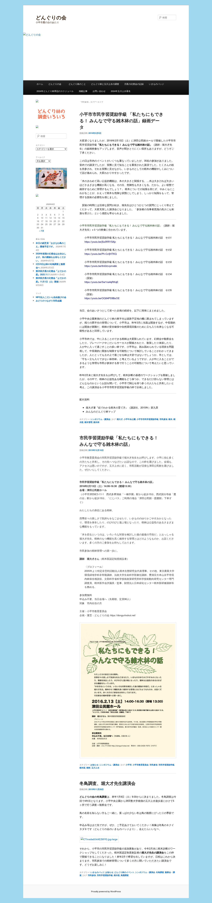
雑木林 (96, 422)
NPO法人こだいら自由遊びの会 (51, 297)
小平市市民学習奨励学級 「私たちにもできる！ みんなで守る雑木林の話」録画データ (121, 120)
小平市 (129, 764)
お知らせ (94, 764)
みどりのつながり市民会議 (49, 300)
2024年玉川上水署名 (121, 91)
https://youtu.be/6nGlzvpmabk (100, 266)
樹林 (88, 767)
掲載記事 (83, 91)
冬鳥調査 (160, 872)
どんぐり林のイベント (124, 872)
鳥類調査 (125, 875)
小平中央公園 (130, 419)
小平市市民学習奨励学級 (148, 419)
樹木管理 (88, 422)
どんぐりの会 (51, 17)
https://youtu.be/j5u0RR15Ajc (100, 241)
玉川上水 (95, 767)
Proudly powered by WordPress (106, 891)
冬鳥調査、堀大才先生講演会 (107, 783)
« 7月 (41, 230)
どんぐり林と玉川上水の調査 (105, 83)
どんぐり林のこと (77, 83)
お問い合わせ (99, 91)
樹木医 (82, 767)
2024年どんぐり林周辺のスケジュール (55, 91)
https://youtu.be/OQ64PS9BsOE (102, 298)
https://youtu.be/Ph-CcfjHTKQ (100, 253)
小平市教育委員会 (141, 764)
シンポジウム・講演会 (100, 419)
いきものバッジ (156, 83)
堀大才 (120, 419)
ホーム (40, 83)
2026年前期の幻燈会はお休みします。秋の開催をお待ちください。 (51, 257)
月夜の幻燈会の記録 (134, 83)
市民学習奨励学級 (166, 764)
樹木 (170, 419)
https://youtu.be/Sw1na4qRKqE (101, 282)
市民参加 (163, 419)
